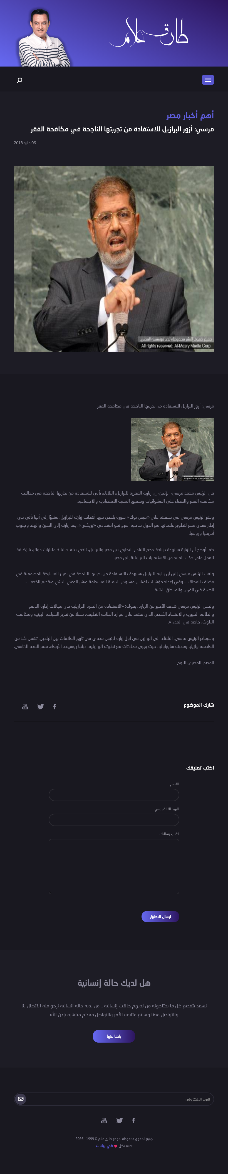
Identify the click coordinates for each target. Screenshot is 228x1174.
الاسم (174, 783)
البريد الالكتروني (167, 808)
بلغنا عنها (114, 1036)
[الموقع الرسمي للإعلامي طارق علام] (148, 31)
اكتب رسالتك (169, 833)
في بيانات (104, 1145)
